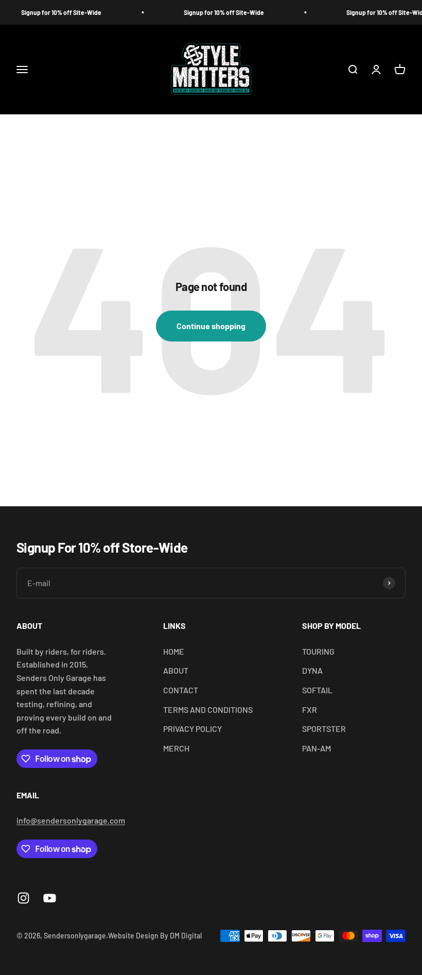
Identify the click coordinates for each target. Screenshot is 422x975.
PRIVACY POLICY (192, 728)
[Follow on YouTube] (50, 898)
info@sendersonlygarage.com (70, 820)
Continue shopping (211, 326)
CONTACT (180, 690)
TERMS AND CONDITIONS (208, 709)
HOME (173, 651)
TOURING (318, 651)
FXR (309, 709)
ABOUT (175, 670)
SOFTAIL (317, 690)
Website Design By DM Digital (155, 935)
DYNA (312, 670)
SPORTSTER (324, 728)
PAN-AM (316, 748)
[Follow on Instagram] (23, 898)
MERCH (176, 748)
